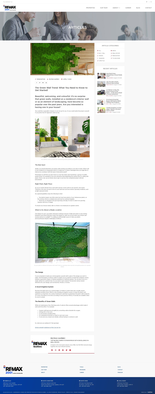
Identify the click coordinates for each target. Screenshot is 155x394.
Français (120, 372)
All (100, 50)
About (43, 372)
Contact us (8, 1)
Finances (101, 58)
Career (128, 8)
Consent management (79, 392)
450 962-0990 (123, 386)
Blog (138, 8)
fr (151, 1)
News (114, 50)
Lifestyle (102, 60)
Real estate (116, 53)
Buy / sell (102, 53)
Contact (148, 8)
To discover (116, 58)
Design (101, 55)
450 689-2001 (47, 386)
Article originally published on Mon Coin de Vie (47, 327)
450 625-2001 (9, 386)
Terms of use (69, 392)
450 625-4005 (86, 386)
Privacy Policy (61, 392)
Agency (115, 8)
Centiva (149, 392)
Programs (82, 369)
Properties (90, 8)
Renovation (41, 79)
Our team (103, 8)
